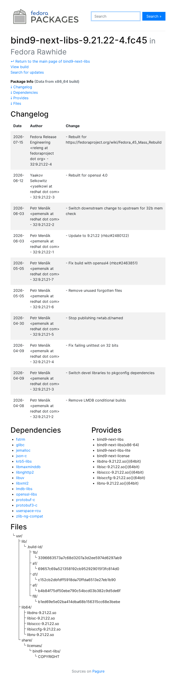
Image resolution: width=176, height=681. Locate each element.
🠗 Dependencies (24, 92)
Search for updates (27, 72)
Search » (154, 16)
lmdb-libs (24, 488)
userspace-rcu (28, 510)
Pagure (98, 671)
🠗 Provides (19, 98)
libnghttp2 (25, 472)
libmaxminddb (28, 466)
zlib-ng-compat (29, 516)
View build (20, 66)
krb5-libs (24, 461)
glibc (20, 444)
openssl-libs (26, 494)
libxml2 (22, 483)
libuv (20, 477)
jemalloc (23, 450)
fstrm (20, 439)
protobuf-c (25, 499)
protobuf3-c (26, 505)
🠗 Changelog (21, 87)
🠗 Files (16, 103)
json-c (21, 455)
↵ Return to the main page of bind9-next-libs (50, 61)
